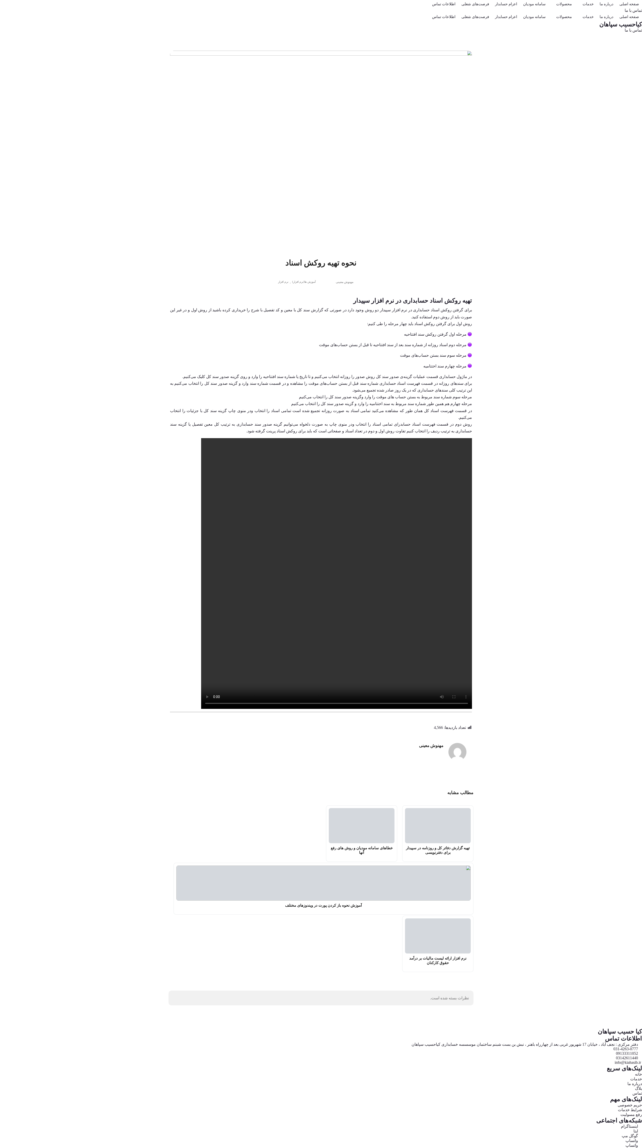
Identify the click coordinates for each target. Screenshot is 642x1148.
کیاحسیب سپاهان (620, 24)
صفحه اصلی (629, 4)
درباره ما (606, 4)
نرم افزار (283, 281)
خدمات (588, 4)
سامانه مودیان (534, 4)
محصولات (564, 4)
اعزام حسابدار (506, 4)
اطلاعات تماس (443, 4)
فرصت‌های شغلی (475, 4)
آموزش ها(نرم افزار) (304, 281)
